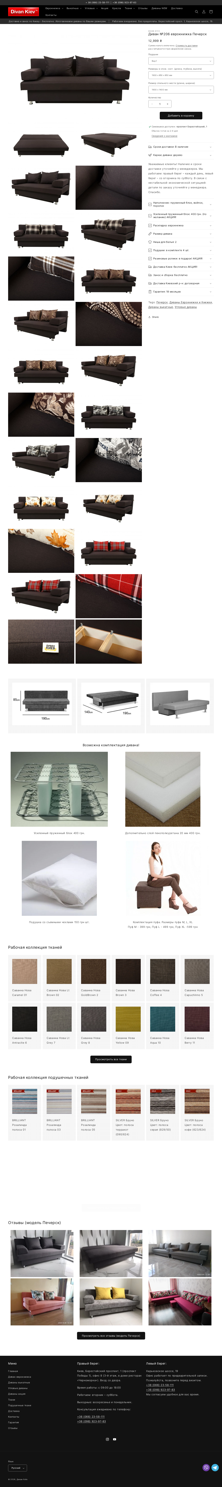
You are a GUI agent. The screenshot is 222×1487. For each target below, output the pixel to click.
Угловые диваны (186, 307)
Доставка (14, 1410)
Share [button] (155, 317)
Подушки (153, 54)
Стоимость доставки (187, 45)
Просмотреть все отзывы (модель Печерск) (111, 1335)
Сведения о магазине (164, 136)
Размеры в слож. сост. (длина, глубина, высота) (175, 68)
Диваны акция (16, 1393)
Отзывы (13, 1428)
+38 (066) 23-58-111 (91, 1416)
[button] (54, 8)
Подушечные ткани (19, 1405)
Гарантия (13, 1422)
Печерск (162, 302)
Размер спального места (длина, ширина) (171, 83)
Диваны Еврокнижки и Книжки (191, 302)
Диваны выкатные (160, 307)
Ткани (11, 1399)
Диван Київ (22, 1479)
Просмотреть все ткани (111, 1059)
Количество (154, 97)
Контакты (13, 1416)
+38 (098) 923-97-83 (124, 2)
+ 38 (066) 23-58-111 (97, 2)
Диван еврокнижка (19, 1376)
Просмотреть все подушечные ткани (111, 1207)
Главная (13, 1371)
